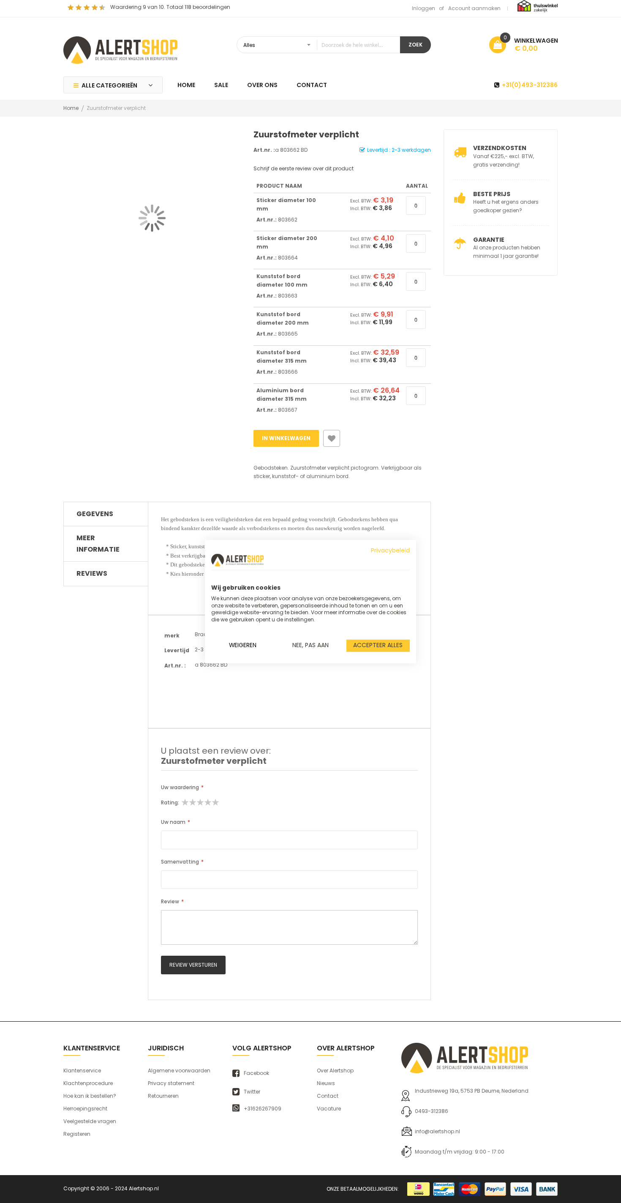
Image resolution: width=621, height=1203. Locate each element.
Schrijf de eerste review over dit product (303, 168)
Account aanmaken (474, 8)
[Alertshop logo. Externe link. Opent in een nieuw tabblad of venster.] (237, 560)
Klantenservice (82, 1070)
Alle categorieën (109, 85)
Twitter (252, 1091)
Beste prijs (491, 194)
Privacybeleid (390, 551)
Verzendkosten (499, 148)
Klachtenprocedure (88, 1083)
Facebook (256, 1073)
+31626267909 (262, 1108)
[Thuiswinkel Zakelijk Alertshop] (538, 5)
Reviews (91, 573)
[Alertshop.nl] (120, 49)
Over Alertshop (335, 1070)
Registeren (76, 1133)
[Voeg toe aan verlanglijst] (331, 438)
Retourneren (163, 1095)
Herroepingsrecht (85, 1108)
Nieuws (326, 1083)
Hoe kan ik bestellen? (89, 1095)
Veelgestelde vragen (89, 1121)
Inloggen (423, 8)
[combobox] (318, 44)
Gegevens (94, 514)
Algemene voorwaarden (179, 1070)
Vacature (329, 1108)
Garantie (488, 239)
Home (71, 108)
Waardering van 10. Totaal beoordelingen (170, 7)
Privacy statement (171, 1083)
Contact (327, 1095)
